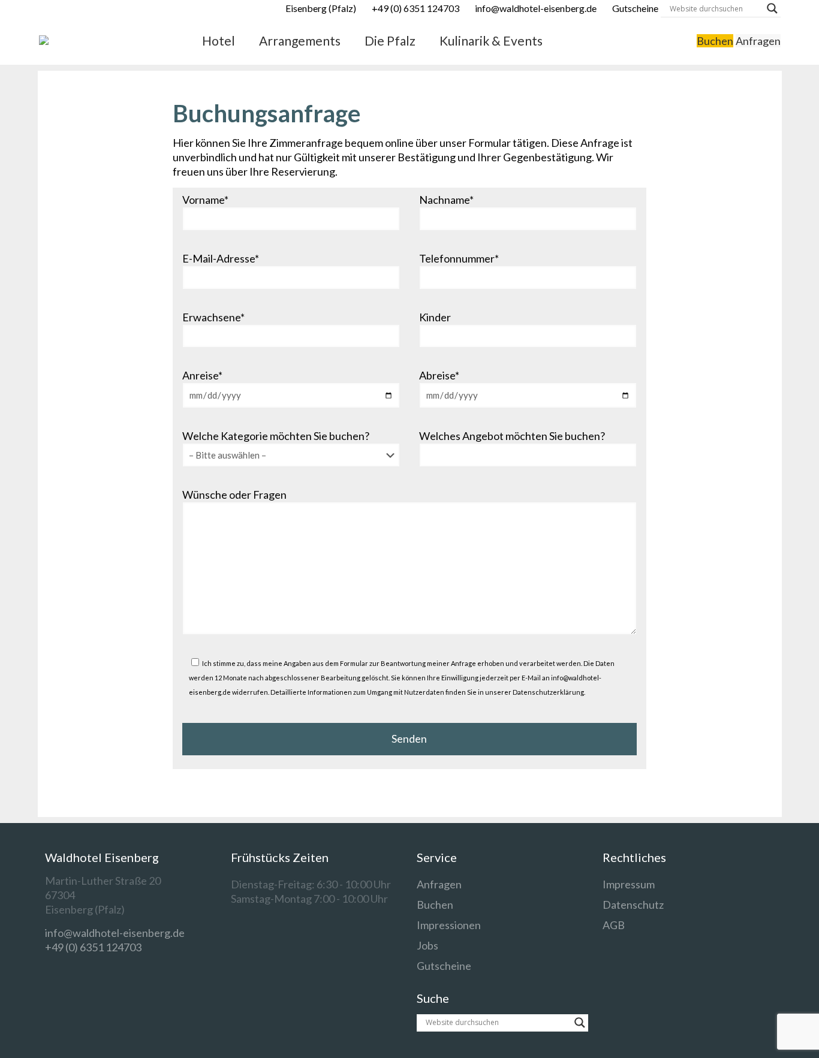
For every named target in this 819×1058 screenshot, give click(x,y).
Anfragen (758, 40)
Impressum (629, 884)
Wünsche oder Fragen (234, 494)
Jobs (427, 945)
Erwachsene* (213, 317)
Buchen (715, 40)
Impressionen (449, 925)
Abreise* (439, 375)
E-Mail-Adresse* (220, 258)
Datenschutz (633, 904)
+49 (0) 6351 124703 (93, 947)
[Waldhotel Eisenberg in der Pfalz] (44, 40)
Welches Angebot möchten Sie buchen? (512, 435)
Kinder (435, 317)
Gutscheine (444, 965)
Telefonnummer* (459, 258)
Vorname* (205, 199)
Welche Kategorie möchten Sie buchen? (275, 435)
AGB (614, 925)
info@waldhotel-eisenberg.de (115, 932)
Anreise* (202, 375)
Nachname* (446, 199)
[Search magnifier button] (772, 8)
